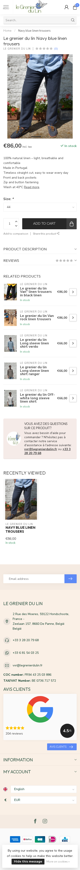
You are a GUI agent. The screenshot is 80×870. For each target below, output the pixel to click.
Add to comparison (15, 233)
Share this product (45, 233)
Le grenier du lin (17, 49)
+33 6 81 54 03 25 (26, 653)
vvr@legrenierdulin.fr (40, 449)
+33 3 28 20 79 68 (26, 640)
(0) (56, 48)
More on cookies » (58, 861)
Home (7, 31)
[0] (75, 7)
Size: (8, 199)
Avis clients (58, 746)
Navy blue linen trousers (34, 31)
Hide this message (28, 861)
